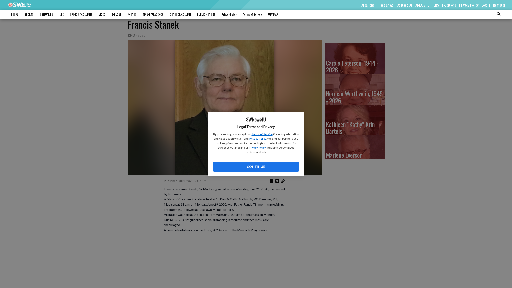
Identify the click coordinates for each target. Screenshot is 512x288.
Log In (486, 4)
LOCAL (14, 14)
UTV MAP (273, 14)
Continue (256, 166)
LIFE (61, 14)
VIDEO (102, 14)
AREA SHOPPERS (427, 4)
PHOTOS (132, 14)
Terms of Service (262, 134)
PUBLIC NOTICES (206, 14)
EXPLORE (116, 14)
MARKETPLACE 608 (153, 14)
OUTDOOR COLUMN (180, 14)
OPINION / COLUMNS (81, 14)
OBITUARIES (46, 14)
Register (499, 4)
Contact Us (404, 4)
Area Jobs (368, 4)
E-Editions (449, 4)
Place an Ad (386, 4)
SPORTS (29, 14)
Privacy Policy (257, 138)
